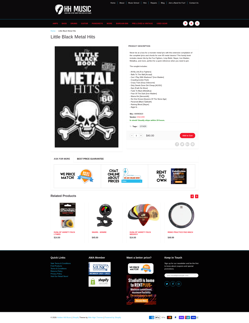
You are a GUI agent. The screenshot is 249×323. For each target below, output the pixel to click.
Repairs (154, 3)
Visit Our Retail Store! (59, 276)
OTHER (143, 126)
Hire (145, 3)
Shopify (76, 317)
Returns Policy (56, 271)
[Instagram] (178, 283)
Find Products (56, 266)
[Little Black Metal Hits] (86, 96)
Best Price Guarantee (90, 159)
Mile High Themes (95, 317)
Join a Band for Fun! (177, 3)
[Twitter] (167, 283)
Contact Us (193, 3)
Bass (64, 23)
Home (112, 3)
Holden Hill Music (64, 317)
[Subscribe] (195, 275)
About (121, 3)
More (109, 23)
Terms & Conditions (59, 268)
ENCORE (141, 117)
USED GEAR (162, 23)
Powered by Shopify (113, 317)
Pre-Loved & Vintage (142, 23)
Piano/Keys (97, 23)
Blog (163, 3)
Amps (55, 23)
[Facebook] (172, 283)
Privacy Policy (56, 274)
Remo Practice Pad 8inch (180, 232)
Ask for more (62, 159)
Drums (74, 23)
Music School (133, 3)
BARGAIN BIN (122, 23)
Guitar (84, 23)
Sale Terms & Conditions (61, 263)
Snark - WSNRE (99, 232)
